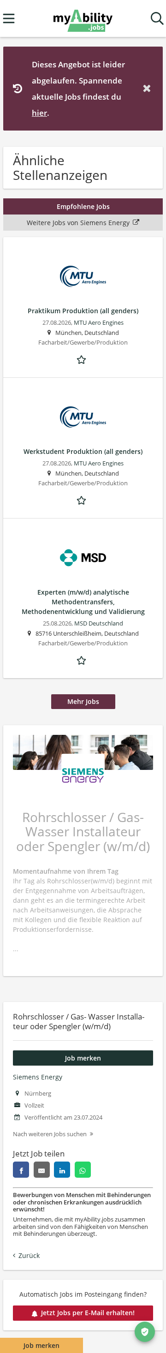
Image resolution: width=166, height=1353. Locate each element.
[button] (148, 88)
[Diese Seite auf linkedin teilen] (62, 1170)
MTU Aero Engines (99, 323)
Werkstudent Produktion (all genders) (83, 451)
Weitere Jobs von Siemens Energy (78, 222)
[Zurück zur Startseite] (82, 18)
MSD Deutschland (98, 623)
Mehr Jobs (83, 701)
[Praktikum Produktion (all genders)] (83, 276)
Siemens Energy (37, 1077)
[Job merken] (83, 358)
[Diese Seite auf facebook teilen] (21, 1170)
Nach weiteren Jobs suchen (50, 1134)
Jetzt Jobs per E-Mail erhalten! (88, 1312)
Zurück (29, 1255)
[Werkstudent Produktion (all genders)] (83, 417)
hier (39, 112)
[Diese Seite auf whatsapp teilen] (83, 1170)
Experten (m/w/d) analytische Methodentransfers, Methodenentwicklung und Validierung (83, 602)
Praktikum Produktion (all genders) (83, 310)
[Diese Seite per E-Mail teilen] (42, 1170)
